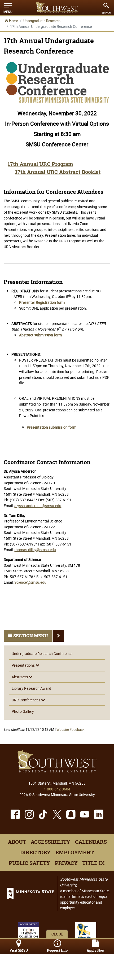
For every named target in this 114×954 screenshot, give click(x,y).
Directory (35, 852)
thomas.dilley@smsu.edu (35, 549)
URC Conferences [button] (26, 699)
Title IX (93, 863)
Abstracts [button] (20, 676)
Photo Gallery (23, 711)
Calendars (91, 842)
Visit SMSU (19, 950)
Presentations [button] (24, 665)
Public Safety (29, 863)
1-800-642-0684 (57, 789)
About (17, 842)
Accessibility (50, 842)
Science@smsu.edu (30, 582)
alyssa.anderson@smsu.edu (37, 505)
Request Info (57, 950)
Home (13, 20)
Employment (74, 852)
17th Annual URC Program (40, 164)
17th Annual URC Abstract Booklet (57, 172)
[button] (8, 7)
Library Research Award (31, 688)
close (57, 934)
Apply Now (95, 950)
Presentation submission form (51, 427)
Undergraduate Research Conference (42, 653)
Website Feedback (70, 729)
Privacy (66, 863)
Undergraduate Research (41, 20)
